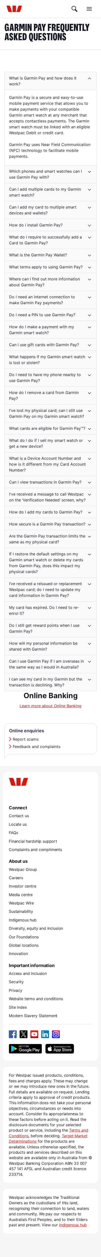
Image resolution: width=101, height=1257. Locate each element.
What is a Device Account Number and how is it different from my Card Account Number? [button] (47, 464)
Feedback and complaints (36, 746)
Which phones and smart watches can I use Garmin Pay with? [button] (45, 174)
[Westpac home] (14, 9)
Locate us (18, 824)
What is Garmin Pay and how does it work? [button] (42, 81)
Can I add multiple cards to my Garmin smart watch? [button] (45, 192)
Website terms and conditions (36, 998)
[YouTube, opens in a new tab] (34, 1034)
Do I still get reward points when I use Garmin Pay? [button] (44, 628)
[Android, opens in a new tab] (25, 1049)
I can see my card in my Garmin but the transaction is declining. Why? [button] (45, 682)
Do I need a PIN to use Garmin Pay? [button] (42, 314)
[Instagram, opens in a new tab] (56, 1034)
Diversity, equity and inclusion (36, 928)
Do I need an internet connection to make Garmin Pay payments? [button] (42, 299)
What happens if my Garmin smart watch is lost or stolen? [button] (47, 359)
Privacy (15, 990)
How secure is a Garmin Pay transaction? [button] (47, 524)
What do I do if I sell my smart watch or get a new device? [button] (46, 443)
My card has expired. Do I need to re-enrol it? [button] (44, 610)
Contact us (19, 815)
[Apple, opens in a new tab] (59, 1049)
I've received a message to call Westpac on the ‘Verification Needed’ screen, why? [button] (47, 497)
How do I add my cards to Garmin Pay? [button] (45, 512)
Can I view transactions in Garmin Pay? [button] (45, 482)
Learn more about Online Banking (50, 705)
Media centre (21, 894)
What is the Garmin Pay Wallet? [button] (38, 254)
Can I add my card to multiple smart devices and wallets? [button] (42, 210)
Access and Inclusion (28, 973)
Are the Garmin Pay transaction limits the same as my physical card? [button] (47, 539)
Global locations (23, 945)
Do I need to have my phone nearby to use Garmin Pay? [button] (45, 377)
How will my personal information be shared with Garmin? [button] (43, 646)
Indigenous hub (23, 919)
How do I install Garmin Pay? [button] (36, 225)
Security (16, 981)
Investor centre (22, 886)
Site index (18, 1007)
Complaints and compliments (35, 849)
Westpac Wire (21, 903)
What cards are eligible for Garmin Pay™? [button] (47, 428)
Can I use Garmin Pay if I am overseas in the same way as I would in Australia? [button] (46, 664)
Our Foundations (24, 936)
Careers (16, 877)
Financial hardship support (33, 841)
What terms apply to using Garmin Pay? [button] (46, 266)
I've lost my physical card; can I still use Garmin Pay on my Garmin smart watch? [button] (46, 413)
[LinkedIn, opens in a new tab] (45, 1034)
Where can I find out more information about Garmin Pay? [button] (44, 281)
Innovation (18, 953)
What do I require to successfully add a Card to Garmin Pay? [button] (45, 240)
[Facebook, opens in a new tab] (13, 1034)
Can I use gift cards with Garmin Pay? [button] (44, 344)
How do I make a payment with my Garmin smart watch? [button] (41, 329)
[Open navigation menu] (89, 9)
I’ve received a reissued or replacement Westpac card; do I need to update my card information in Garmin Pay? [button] (45, 589)
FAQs (13, 832)
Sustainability (21, 911)
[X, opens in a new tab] (23, 1034)
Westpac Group (23, 869)
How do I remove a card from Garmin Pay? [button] (44, 395)
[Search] (74, 9)
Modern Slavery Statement (33, 1015)
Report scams (25, 739)
